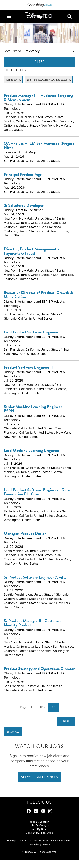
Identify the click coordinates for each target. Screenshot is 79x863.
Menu (9, 16)
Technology (11, 79)
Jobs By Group (39, 829)
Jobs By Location (39, 821)
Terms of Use (25, 840)
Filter (40, 61)
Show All (13, 732)
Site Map (11, 840)
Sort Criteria (12, 51)
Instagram (50, 811)
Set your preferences (39, 777)
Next (66, 721)
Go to (31, 5)
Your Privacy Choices (39, 844)
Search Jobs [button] (69, 16)
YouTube (43, 811)
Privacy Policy (41, 840)
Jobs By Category (39, 825)
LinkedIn (36, 811)
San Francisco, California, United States (47, 79)
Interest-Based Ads (60, 840)
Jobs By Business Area (39, 832)
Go (53, 707)
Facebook (29, 811)
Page (23, 707)
